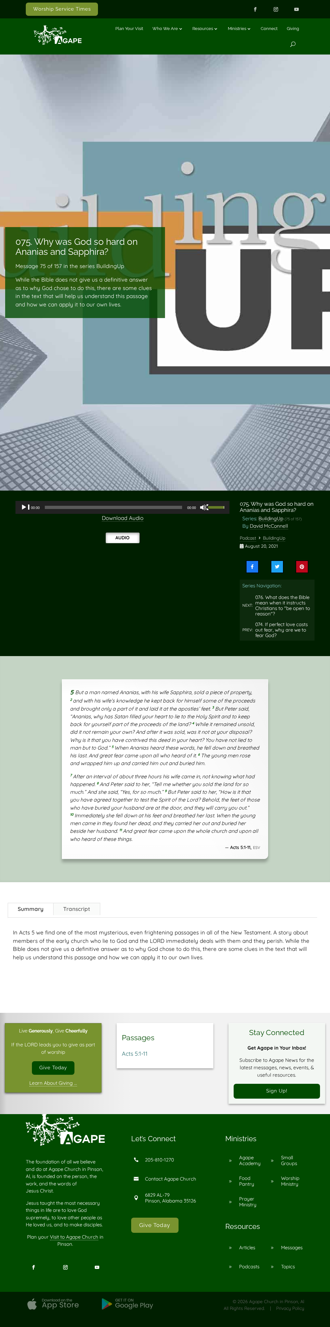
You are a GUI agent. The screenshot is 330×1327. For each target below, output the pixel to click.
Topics (288, 1266)
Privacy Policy (290, 1308)
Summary (31, 908)
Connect (269, 28)
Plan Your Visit (129, 28)
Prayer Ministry (248, 1202)
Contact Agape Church (170, 1179)
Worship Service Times (62, 9)
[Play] (25, 507)
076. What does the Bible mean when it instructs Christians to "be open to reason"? (282, 605)
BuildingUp (270, 518)
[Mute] (204, 507)
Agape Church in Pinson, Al (276, 1301)
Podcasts (249, 1266)
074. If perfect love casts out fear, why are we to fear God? (281, 630)
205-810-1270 (159, 1160)
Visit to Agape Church (74, 1237)
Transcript (76, 908)
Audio (122, 538)
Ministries (237, 28)
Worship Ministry (290, 1181)
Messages (292, 1247)
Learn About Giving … (53, 1083)
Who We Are (165, 28)
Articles (247, 1247)
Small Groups (289, 1160)
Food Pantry (246, 1181)
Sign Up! (276, 1091)
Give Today (53, 1068)
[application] (122, 507)
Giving (293, 28)
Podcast (248, 538)
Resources (202, 28)
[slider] (217, 507)
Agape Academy (250, 1160)
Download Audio (122, 517)
